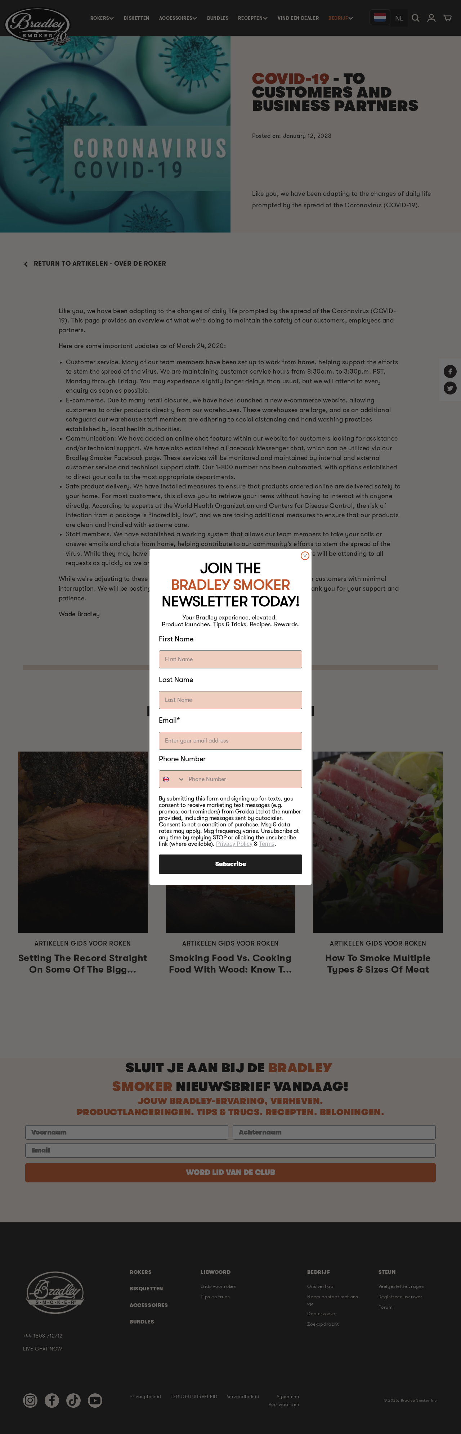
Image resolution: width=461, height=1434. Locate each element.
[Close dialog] (305, 555)
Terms (266, 844)
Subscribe (230, 864)
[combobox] (172, 779)
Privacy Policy (234, 844)
